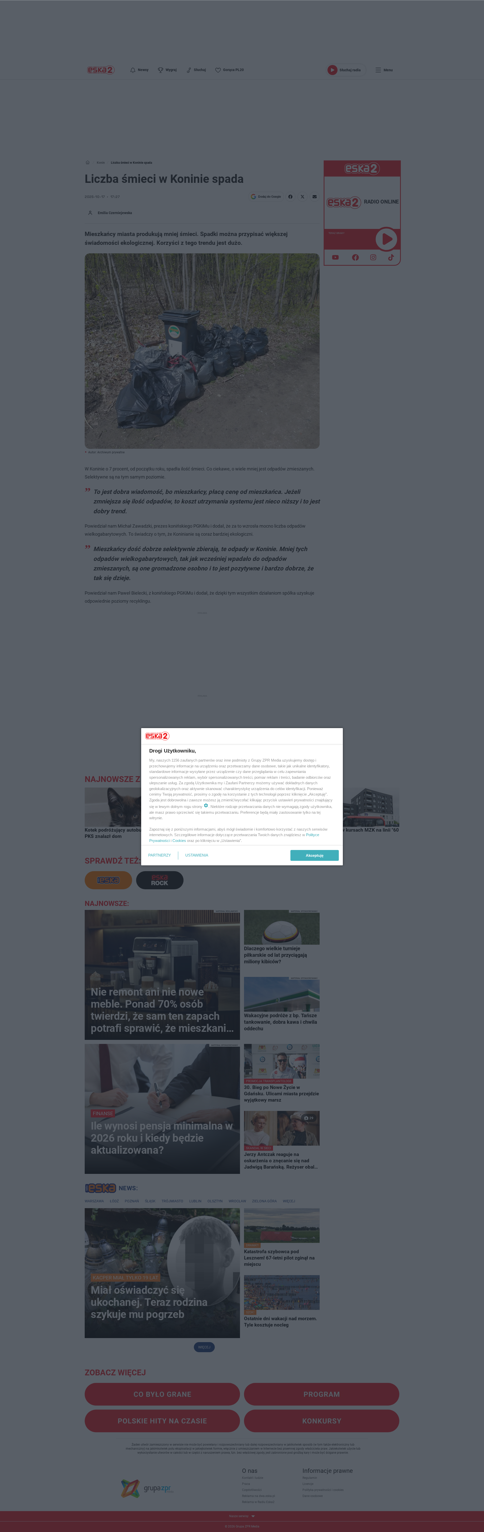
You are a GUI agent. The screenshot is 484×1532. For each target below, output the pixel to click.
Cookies (179, 840)
